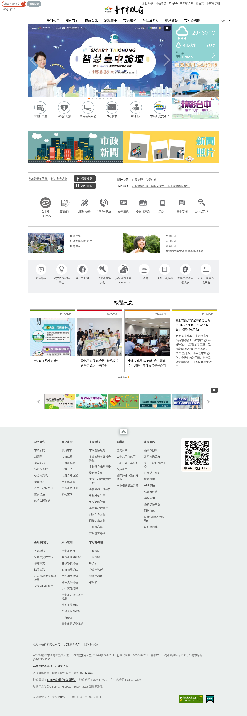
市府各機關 (192, 20)
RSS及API (186, 3)
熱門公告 (52, 20)
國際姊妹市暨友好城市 (127, 477)
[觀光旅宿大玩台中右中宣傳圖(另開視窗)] (195, 79)
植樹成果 (75, 236)
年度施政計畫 (97, 501)
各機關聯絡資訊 (42, 666)
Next (166, 60)
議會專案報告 (97, 472)
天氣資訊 (39, 550)
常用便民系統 (152, 456)
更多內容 (122, 377)
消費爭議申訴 (152, 504)
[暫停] (167, 28)
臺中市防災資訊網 (72, 623)
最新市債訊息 (70, 488)
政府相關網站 (70, 569)
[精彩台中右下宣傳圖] (195, 108)
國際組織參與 (97, 520)
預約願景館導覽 (38, 178)
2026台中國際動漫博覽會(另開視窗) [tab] (107, 98)
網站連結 (171, 20)
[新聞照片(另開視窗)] (171, 147)
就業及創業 (151, 491)
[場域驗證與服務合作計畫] (155, 401)
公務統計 (171, 236)
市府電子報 (213, 3)
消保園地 (149, 498)
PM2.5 (187, 57)
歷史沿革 (122, 450)
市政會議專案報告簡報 (100, 458)
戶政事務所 (96, 569)
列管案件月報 (97, 514)
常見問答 (147, 3)
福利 (5, 9)
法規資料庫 (151, 526)
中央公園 (67, 617)
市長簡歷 (137, 179)
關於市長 (67, 450)
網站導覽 (161, 3)
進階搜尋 (34, 3)
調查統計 (171, 246)
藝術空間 (67, 494)
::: (1, 1)
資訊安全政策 (72, 644)
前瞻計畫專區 (97, 533)
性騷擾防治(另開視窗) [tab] (92, 98)
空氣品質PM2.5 (43, 557)
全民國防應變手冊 (45, 585)
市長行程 (151, 179)
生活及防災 (151, 20)
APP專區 (86, 185)
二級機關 (94, 557)
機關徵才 (39, 481)
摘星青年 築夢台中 (81, 241)
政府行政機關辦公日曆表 (61, 679)
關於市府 (72, 20)
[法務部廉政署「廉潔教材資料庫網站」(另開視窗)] (91, 401)
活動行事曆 (41, 469)
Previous (33, 60)
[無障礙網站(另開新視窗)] (191, 699)
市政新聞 (39, 450)
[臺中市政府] (123, 9)
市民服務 (129, 20)
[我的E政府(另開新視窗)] (210, 699)
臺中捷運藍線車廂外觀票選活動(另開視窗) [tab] (96, 98)
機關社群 (86, 178)
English (173, 3)
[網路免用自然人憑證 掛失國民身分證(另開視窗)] (187, 401)
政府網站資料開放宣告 (46, 644)
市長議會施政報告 (178, 186)
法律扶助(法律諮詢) (154, 518)
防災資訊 (39, 569)
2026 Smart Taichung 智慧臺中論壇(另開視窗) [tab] (89, 98)
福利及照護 (151, 450)
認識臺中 (110, 20)
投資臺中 (122, 469)
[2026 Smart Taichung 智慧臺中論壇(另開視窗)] (100, 60)
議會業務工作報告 (100, 489)
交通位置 (86, 655)
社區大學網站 (70, 582)
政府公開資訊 (42, 500)
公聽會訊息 (41, 475)
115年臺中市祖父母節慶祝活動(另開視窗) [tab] (100, 98)
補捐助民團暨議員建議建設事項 (185, 251)
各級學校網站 (70, 563)
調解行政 (149, 510)
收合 (123, 431)
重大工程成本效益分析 (100, 480)
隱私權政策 (91, 644)
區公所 (93, 563)
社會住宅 (75, 246)
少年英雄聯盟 (70, 588)
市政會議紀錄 (140, 186)
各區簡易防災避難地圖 (45, 577)
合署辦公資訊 (152, 472)
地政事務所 (96, 576)
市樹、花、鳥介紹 (127, 462)
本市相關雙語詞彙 (127, 485)
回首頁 (200, 3)
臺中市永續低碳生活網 (72, 596)
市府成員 (67, 456)
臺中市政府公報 (43, 488)
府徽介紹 (67, 469)
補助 (12, 9)
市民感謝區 (68, 481)
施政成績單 (158, 186)
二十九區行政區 (126, 456)
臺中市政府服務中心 (155, 464)
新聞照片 (39, 456)
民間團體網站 (70, 576)
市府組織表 (68, 462)
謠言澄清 (39, 494)
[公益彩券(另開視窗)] (123, 401)
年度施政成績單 (98, 508)
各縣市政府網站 (71, 557)
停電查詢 (39, 563)
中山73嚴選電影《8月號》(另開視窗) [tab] (103, 98)
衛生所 (93, 582)
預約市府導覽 (59, 178)
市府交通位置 (70, 475)
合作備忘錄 (96, 526)
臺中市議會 (68, 550)
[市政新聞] (76, 147)
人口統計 (171, 241)
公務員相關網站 (71, 611)
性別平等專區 (70, 604)
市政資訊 (91, 20)
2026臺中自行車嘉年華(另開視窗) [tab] (111, 98)
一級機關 (94, 550)
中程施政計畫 (97, 495)
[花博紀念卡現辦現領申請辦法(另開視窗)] (59, 401)
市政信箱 (87, 672)
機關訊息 (39, 462)
